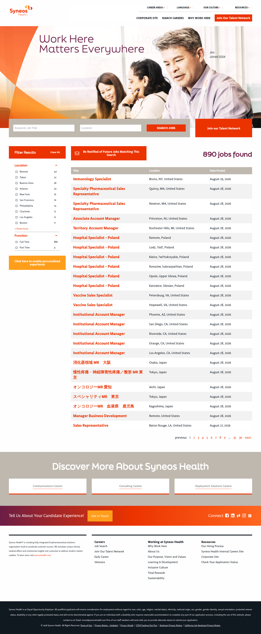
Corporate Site (147, 18)
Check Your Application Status (219, 562)
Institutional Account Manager (99, 314)
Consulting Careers (130, 486)
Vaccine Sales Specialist (93, 295)
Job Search (100, 546)
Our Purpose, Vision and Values (167, 556)
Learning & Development (163, 562)
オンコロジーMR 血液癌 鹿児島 (103, 406)
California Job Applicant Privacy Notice (202, 625)
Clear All (55, 152)
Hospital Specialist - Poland (96, 237)
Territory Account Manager (95, 228)
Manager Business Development (100, 415)
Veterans (99, 562)
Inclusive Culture (158, 567)
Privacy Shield (127, 625)
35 (234, 437)
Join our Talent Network (223, 128)
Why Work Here (199, 18)
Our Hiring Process (212, 546)
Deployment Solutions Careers (213, 486)
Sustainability (156, 578)
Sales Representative (90, 425)
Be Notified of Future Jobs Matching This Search (111, 153)
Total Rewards (156, 572)
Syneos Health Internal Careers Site (222, 551)
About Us (153, 551)
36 (240, 437)
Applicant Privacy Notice (171, 625)
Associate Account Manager (96, 218)
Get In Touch (100, 516)
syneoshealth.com (42, 555)
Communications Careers (47, 486)
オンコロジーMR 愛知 (92, 387)
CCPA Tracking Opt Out (146, 625)
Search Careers (173, 18)
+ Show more (21, 229)
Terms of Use (86, 625)
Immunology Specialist (92, 179)
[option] (130, 77)
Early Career (101, 556)
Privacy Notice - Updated (106, 625)
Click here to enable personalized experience (37, 262)
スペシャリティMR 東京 (96, 396)
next (248, 437)
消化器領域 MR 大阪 (92, 362)
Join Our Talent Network (233, 18)
